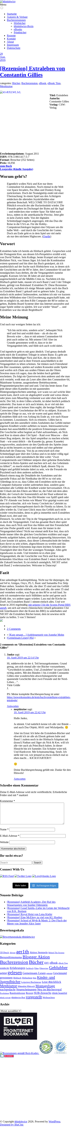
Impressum (13, 44)
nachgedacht (8, 989)
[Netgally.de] (46, 1053)
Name (4, 829)
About (10, 41)
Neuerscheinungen (26, 989)
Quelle (46, 236)
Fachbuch (30, 968)
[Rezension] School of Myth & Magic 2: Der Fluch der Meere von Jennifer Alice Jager (37, 922)
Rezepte (11, 35)
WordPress (54, 1121)
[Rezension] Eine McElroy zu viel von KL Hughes (34, 917)
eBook (42, 83)
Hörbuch (17, 977)
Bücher (16, 83)
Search (37, 862)
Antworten (13, 706)
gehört (3, 973)
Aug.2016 (3, 58)
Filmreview (43, 968)
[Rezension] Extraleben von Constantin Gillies (32, 71)
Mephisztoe (6, 86)
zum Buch (6, 166)
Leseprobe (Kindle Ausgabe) (16, 169)
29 (1, 53)
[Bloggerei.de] (7, 1056)
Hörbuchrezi (27, 978)
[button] (2, 8)
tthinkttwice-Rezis (23, 26)
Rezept (29, 993)
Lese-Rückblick (51, 982)
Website (4, 842)
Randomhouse (17, 992)
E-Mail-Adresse (9, 835)
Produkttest (4, 993)
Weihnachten (49, 997)
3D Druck (4, 952)
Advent (13, 953)
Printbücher (20, 32)
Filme (36, 968)
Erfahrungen (17, 968)
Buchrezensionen (16, 20)
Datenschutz (13, 47)
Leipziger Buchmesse (31, 982)
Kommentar (7, 801)
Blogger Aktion (36, 956)
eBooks (18, 29)
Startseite (12, 13)
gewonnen (6, 977)
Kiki (34, 978)
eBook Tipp (54, 83)
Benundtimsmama (11, 957)
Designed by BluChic (12, 1124)
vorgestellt (34, 997)
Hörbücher (20, 23)
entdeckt (4, 968)
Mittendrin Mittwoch (26, 986)
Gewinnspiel (60, 973)
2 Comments (14, 628)
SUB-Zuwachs (42, 993)
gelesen (15, 972)
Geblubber (58, 967)
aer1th (22, 951)
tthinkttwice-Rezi (18, 997)
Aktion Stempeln (39, 952)
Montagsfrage (45, 986)
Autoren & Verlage (17, 16)
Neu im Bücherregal (49, 989)
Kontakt (11, 38)
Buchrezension (29, 83)
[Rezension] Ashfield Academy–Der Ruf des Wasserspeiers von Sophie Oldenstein (31, 903)
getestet (49, 973)
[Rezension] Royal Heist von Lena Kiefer (29, 914)
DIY (46, 962)
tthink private (5, 998)
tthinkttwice (20, 1121)
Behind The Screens (56, 953)
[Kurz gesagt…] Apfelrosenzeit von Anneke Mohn (36, 634)
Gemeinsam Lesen (34, 973)
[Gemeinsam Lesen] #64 (20, 637)
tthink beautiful (59, 993)
